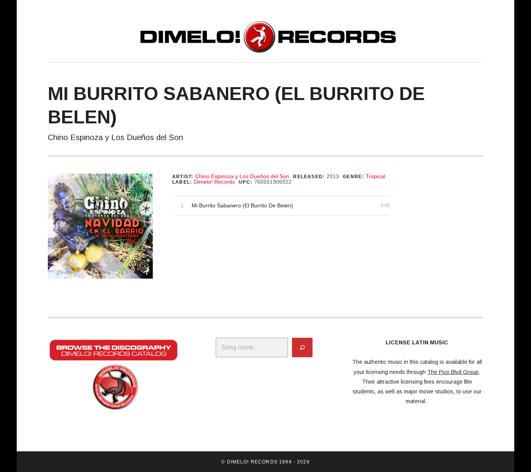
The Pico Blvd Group (453, 372)
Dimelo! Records (214, 182)
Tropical (375, 176)
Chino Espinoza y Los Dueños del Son (242, 176)
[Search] (302, 347)
